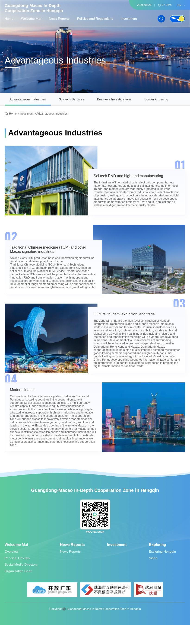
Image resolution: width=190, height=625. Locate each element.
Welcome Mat (31, 18)
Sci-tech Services (71, 99)
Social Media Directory (21, 564)
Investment (129, 18)
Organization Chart (18, 571)
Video (153, 558)
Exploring (157, 545)
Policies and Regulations (95, 18)
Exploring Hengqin (162, 551)
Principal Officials (17, 558)
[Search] (161, 18)
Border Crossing (156, 99)
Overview (11, 551)
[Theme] (177, 18)
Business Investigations (114, 99)
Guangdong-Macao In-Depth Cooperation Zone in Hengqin (34, 8)
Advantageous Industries (28, 99)
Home (9, 18)
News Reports (59, 18)
